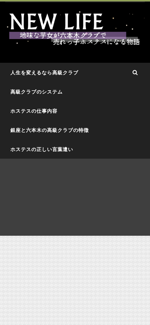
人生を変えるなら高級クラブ (44, 72)
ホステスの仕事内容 (34, 110)
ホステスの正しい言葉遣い (41, 149)
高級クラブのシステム (36, 91)
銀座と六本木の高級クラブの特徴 (49, 130)
